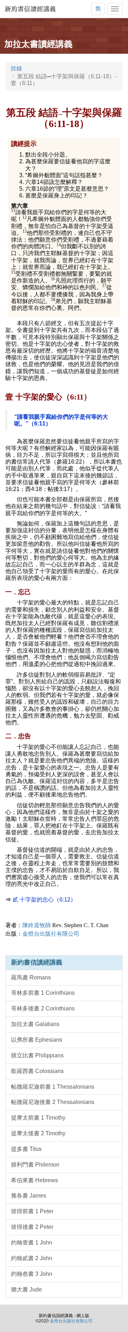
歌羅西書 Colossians (37, 1071)
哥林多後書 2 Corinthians (43, 1008)
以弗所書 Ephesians (36, 1040)
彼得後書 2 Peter (32, 1227)
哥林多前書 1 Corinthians (43, 993)
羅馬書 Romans (31, 977)
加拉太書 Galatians (35, 1024)
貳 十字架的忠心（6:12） (44, 900)
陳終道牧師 (65, 925)
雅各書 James (28, 1196)
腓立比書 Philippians (37, 1055)
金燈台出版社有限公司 (50, 934)
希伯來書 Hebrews (34, 1180)
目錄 (16, 68)
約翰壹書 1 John (31, 1243)
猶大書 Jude (26, 1289)
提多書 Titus (26, 1149)
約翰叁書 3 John (31, 1274)
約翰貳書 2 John (31, 1258)
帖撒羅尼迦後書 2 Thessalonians (52, 1102)
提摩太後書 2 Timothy (38, 1133)
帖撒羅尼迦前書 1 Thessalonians (52, 1087)
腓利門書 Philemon (35, 1165)
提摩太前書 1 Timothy (38, 1118)
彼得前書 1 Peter (32, 1211)
